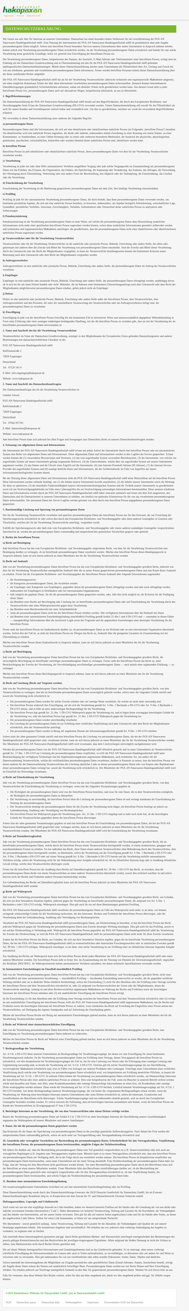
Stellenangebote (73, 1302)
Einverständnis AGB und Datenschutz (123, 1302)
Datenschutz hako (51, 1302)
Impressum (93, 1302)
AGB (8, 1302)
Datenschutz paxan (26, 1302)
